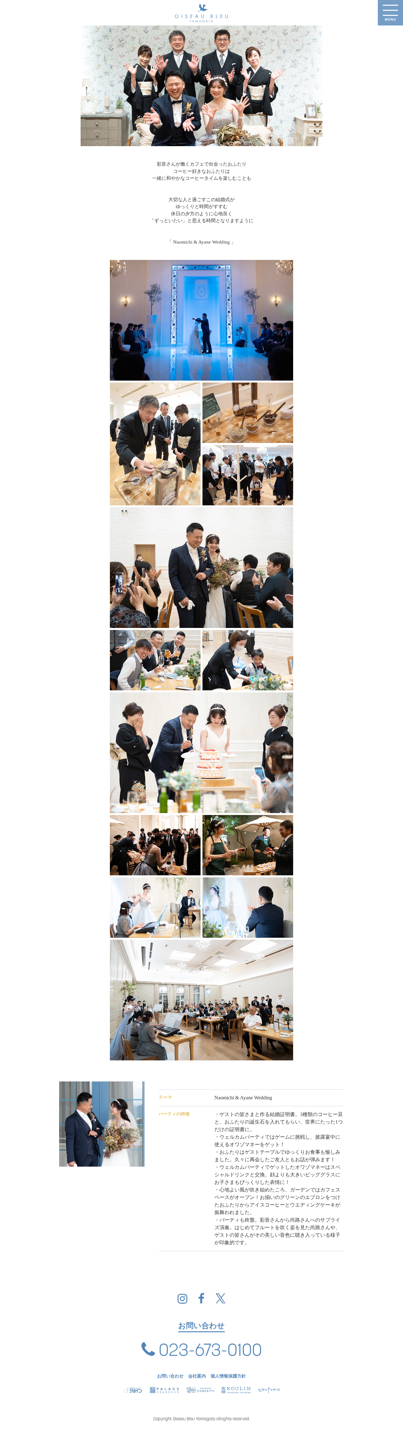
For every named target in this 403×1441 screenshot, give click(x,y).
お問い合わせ (170, 1376)
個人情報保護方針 (228, 1376)
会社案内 (197, 1376)
